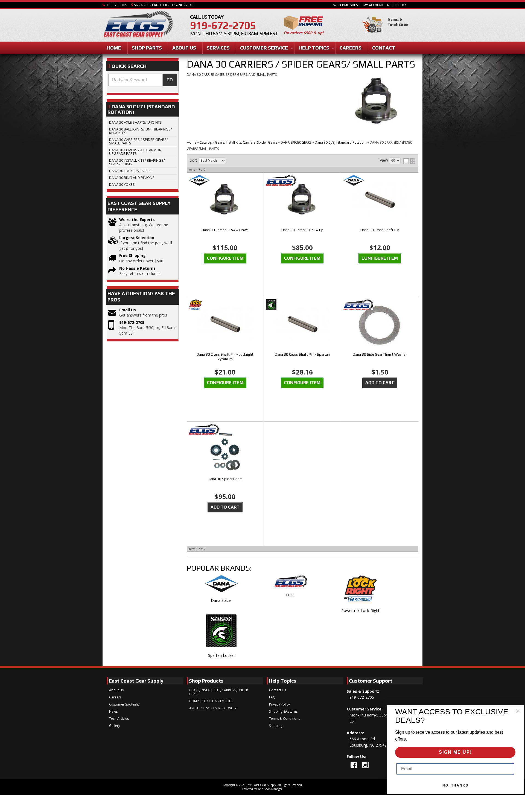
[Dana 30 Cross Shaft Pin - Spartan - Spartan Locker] (302, 305)
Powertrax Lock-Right (360, 610)
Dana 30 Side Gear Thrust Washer (380, 354)
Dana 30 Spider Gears (225, 479)
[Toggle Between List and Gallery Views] (409, 161)
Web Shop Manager (270, 789)
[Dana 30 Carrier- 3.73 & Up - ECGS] (302, 181)
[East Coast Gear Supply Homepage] (138, 26)
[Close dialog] (517, 711)
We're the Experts (137, 219)
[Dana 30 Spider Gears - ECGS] (225, 430)
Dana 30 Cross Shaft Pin (379, 230)
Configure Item (225, 258)
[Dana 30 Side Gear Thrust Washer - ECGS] (379, 305)
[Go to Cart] (372, 35)
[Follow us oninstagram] (365, 765)
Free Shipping (132, 255)
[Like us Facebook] (354, 765)
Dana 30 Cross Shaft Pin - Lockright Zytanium (225, 356)
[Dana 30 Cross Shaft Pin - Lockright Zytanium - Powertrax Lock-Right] (225, 305)
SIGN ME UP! (455, 752)
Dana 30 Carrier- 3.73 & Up (302, 230)
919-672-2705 (131, 322)
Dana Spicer (221, 600)
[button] (142, 80)
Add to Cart (379, 382)
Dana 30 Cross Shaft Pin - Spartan (302, 354)
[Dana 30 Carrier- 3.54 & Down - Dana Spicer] (225, 181)
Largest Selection (136, 237)
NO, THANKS (455, 785)
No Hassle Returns (137, 268)
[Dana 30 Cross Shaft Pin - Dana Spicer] (379, 181)
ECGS (291, 594)
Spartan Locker (221, 655)
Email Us (127, 309)
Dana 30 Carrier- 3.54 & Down (225, 230)
